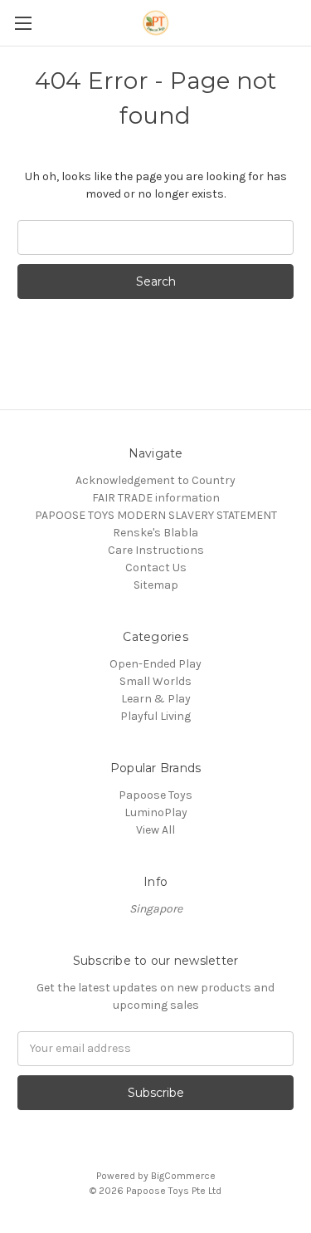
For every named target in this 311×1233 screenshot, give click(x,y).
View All (155, 830)
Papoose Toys (155, 795)
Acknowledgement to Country (155, 480)
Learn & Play (156, 699)
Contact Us (156, 567)
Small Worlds (155, 681)
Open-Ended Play (155, 664)
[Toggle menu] (23, 23)
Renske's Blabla (155, 533)
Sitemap (156, 585)
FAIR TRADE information (156, 498)
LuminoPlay (155, 812)
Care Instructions (156, 550)
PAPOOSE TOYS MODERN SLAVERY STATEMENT (156, 515)
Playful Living (155, 716)
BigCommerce (183, 1176)
